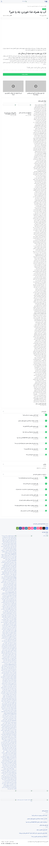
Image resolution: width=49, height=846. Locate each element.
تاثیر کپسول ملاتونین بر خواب (40, 403)
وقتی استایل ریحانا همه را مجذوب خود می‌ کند (29, 495)
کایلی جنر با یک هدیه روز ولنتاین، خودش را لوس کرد (28, 500)
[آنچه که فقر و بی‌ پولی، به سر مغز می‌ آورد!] (42, 417)
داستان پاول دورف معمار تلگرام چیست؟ (31, 449)
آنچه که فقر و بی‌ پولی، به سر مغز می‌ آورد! (30, 415)
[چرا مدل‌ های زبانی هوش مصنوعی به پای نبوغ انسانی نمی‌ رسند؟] (42, 445)
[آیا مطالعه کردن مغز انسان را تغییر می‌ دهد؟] (24, 108)
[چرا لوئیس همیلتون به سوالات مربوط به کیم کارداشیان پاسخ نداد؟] (42, 507)
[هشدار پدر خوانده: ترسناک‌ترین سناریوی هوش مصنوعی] (42, 422)
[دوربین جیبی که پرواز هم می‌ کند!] (42, 456)
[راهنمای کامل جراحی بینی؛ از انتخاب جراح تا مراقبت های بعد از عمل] (40, 803)
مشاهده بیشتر (25, 74)
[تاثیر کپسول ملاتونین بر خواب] (39, 253)
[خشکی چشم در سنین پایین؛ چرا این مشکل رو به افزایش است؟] (9, 108)
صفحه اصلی (11, 841)
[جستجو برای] (45, 1)
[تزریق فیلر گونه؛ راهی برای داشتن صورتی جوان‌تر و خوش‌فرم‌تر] (24, 539)
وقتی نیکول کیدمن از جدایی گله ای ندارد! (30, 483)
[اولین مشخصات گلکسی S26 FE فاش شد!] (42, 428)
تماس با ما (6, 841)
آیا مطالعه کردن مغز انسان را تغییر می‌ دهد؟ (25, 113)
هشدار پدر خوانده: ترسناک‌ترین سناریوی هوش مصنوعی (28, 420)
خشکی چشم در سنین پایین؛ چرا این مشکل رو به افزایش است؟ (10, 113)
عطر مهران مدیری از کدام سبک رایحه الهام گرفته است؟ (28, 478)
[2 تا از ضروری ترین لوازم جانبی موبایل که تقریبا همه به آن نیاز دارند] (40, 794)
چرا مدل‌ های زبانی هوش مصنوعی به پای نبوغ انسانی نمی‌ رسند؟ (26, 443)
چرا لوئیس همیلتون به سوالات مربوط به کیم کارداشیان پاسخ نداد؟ (26, 505)
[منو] (46, 1)
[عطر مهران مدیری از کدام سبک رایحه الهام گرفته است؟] (42, 479)
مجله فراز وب (43, 468)
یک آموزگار (38, 468)
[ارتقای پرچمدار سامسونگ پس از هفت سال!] (42, 433)
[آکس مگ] (24, 1)
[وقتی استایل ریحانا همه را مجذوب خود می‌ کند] (42, 496)
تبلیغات (2, 841)
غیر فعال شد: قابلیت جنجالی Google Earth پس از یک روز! (27, 437)
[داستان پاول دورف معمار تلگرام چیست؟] (42, 450)
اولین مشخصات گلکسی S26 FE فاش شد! (30, 426)
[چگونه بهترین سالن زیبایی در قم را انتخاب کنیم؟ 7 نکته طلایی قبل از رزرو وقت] (24, 803)
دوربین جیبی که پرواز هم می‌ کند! (32, 454)
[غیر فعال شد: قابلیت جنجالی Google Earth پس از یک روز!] (42, 439)
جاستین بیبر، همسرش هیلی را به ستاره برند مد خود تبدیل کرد (27, 489)
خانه (44, 6)
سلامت (41, 6)
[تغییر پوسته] (1, 1)
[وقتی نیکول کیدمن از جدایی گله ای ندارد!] (42, 485)
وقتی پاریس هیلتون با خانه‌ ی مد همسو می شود (29, 510)
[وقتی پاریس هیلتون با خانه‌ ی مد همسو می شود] (42, 512)
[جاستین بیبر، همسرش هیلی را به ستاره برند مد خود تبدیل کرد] (42, 491)
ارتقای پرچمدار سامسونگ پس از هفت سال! (30, 432)
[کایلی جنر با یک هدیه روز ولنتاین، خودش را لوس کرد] (42, 502)
